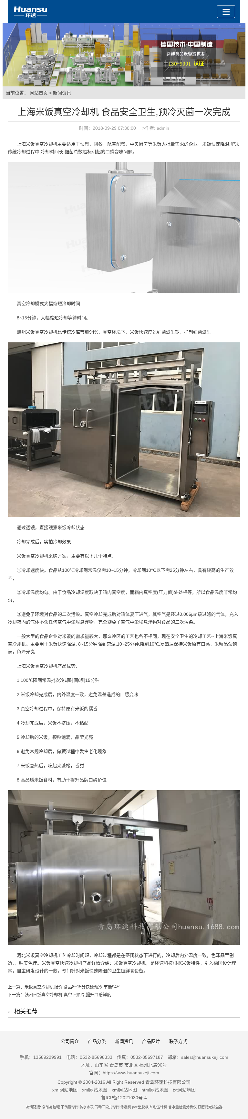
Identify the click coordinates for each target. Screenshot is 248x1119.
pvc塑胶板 (140, 1107)
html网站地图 (154, 1089)
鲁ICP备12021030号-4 (124, 1097)
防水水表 (86, 1107)
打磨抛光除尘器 (210, 1107)
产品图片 (151, 1041)
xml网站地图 (65, 1089)
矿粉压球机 (158, 1107)
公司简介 (70, 1041)
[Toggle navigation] (226, 11)
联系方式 (178, 1041)
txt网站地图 (184, 1089)
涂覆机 (125, 1107)
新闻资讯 (62, 92)
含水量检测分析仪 (182, 1107)
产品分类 (97, 1041)
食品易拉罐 (51, 1107)
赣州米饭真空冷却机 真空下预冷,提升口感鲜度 (68, 994)
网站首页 (39, 92)
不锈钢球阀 (69, 1107)
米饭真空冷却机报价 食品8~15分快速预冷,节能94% (72, 986)
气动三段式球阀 (107, 1107)
